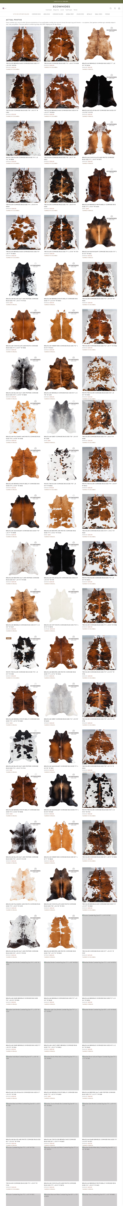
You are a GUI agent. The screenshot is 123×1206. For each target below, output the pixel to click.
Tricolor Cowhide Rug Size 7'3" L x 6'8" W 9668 (22, 206)
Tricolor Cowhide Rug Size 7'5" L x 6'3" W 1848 (98, 437)
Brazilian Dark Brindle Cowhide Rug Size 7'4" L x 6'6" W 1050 (22, 999)
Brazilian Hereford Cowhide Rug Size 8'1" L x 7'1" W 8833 (61, 858)
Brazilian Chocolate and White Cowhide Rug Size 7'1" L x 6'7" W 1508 (22, 347)
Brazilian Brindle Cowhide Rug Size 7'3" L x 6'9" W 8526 (60, 999)
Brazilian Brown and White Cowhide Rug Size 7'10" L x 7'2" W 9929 (60, 952)
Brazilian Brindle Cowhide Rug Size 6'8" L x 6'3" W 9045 (99, 1046)
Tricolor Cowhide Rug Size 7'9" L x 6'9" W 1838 (60, 206)
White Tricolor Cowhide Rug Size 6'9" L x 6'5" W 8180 (98, 394)
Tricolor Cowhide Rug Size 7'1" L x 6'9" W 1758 (99, 625)
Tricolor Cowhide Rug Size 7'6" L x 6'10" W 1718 (98, 720)
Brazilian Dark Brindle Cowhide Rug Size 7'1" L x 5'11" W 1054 (23, 1046)
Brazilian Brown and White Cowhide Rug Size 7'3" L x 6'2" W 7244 (60, 532)
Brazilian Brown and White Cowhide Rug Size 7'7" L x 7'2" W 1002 (60, 673)
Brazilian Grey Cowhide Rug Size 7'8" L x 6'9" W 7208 (61, 437)
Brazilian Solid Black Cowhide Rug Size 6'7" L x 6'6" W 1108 (23, 1093)
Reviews (75, 10)
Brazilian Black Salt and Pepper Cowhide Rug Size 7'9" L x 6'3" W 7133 (22, 300)
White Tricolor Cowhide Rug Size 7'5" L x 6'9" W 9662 (99, 485)
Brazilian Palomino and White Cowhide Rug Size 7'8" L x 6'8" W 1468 (23, 437)
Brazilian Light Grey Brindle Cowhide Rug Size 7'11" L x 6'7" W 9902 (60, 1046)
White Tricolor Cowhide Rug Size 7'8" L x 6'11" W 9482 (60, 485)
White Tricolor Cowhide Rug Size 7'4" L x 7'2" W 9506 (22, 158)
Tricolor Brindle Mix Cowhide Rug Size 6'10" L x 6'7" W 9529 (61, 111)
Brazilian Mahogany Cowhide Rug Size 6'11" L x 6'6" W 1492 (99, 253)
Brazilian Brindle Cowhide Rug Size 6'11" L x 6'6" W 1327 (23, 626)
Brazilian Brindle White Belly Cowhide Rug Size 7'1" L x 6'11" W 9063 (61, 300)
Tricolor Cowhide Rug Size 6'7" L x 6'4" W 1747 (98, 952)
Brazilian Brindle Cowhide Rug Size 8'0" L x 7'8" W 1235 (60, 394)
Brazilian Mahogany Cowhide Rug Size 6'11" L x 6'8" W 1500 (61, 811)
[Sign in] (115, 8)
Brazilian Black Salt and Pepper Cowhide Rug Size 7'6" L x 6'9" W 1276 (22, 858)
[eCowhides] (61, 6)
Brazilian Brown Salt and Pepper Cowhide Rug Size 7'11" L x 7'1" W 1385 (98, 1093)
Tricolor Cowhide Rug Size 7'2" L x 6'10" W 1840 (98, 300)
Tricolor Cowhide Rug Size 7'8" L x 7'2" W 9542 (98, 767)
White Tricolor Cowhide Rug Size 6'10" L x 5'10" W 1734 (98, 811)
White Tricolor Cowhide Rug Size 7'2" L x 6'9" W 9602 (98, 579)
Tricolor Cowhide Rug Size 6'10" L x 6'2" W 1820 (98, 532)
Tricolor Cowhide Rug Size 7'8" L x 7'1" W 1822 (59, 158)
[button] (119, 8)
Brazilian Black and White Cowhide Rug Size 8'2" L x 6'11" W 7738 (23, 1140)
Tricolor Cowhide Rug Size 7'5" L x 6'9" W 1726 (21, 1184)
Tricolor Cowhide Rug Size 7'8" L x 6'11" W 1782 (22, 111)
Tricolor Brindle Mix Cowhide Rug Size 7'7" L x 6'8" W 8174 (23, 64)
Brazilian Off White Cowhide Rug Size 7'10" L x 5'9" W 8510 (61, 626)
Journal (62, 10)
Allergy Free (56, 10)
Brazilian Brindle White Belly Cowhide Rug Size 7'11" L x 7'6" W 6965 (61, 1093)
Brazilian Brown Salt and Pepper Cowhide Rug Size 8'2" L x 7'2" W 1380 (22, 579)
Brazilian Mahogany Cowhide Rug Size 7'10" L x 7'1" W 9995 (23, 532)
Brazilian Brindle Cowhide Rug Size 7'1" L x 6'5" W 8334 (98, 64)
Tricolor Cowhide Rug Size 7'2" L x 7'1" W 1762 (99, 346)
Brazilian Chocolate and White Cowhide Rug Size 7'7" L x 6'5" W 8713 (60, 1184)
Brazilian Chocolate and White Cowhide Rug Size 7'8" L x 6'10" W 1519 (60, 905)
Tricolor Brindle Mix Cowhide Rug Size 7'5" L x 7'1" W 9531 (23, 253)
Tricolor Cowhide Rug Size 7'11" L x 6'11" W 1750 (98, 673)
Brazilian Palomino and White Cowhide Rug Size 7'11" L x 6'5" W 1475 (23, 905)
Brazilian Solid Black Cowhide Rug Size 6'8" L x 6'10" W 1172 (99, 111)
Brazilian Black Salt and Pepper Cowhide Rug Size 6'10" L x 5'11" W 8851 (22, 394)
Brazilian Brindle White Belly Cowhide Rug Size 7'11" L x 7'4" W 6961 (23, 720)
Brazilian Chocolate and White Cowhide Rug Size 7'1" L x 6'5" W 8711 (98, 158)
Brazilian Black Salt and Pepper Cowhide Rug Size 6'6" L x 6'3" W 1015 (22, 952)
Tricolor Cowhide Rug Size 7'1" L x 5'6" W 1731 (61, 252)
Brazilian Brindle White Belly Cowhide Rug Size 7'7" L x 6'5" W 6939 (99, 206)
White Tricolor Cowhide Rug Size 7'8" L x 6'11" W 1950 (22, 673)
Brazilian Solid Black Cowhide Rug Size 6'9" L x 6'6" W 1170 (61, 579)
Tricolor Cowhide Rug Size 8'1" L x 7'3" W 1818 (99, 857)
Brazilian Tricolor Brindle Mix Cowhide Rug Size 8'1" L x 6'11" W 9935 (60, 1140)
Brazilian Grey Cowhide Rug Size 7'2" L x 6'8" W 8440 (61, 720)
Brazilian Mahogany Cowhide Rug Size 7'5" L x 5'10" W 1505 (61, 767)
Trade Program (68, 10)
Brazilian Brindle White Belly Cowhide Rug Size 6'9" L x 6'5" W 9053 (23, 485)
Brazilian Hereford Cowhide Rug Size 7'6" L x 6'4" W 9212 (61, 347)
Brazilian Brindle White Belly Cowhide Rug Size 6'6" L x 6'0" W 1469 (99, 1184)
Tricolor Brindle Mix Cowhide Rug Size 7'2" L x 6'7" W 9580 (99, 905)
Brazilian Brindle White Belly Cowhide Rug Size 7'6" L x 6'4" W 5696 (23, 811)
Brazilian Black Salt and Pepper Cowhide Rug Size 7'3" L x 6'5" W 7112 (22, 767)
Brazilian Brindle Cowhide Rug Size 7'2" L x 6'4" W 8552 (99, 999)
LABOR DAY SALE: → (61, 1)
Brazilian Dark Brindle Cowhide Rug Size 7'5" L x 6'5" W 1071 (99, 1140)
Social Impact (49, 10)
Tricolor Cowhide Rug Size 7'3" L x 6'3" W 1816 (61, 63)
